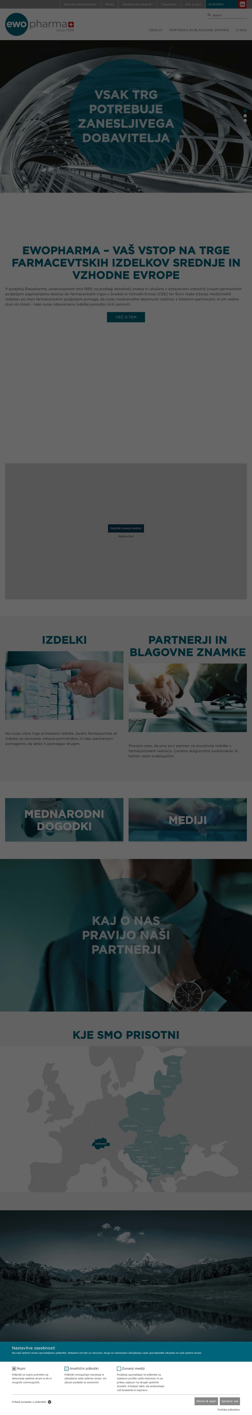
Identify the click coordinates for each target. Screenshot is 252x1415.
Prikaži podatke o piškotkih (29, 1402)
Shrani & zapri (206, 1401)
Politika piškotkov (229, 1409)
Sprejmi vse (229, 1401)
